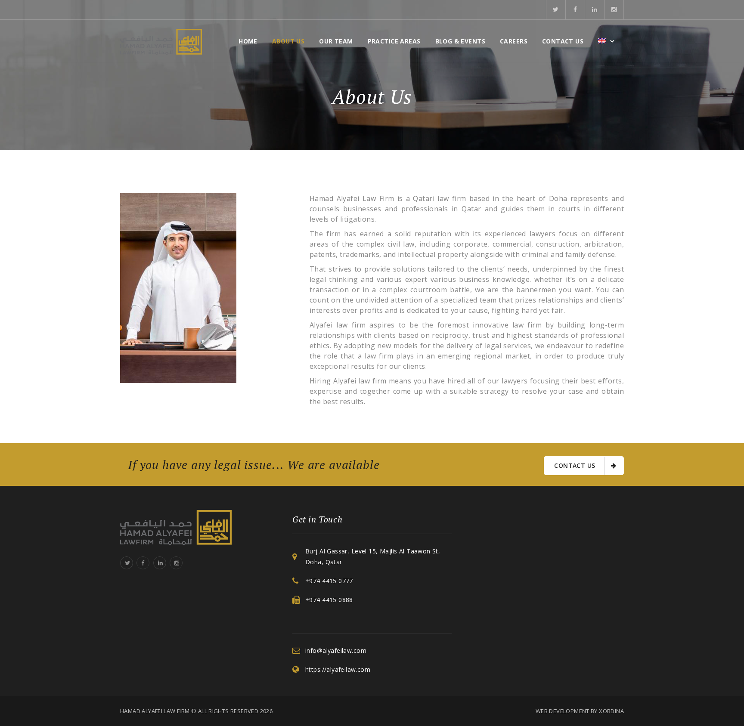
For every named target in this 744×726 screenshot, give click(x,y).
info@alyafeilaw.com (335, 650)
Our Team (336, 41)
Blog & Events (460, 41)
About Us (288, 41)
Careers (513, 41)
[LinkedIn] (594, 9)
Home (248, 41)
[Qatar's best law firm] (161, 41)
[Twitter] (556, 9)
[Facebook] (575, 9)
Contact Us (562, 41)
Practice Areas (394, 41)
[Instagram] (614, 9)
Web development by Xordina (580, 711)
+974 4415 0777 (329, 581)
